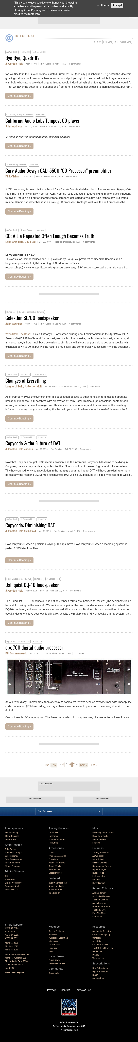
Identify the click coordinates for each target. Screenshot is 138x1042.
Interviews (53, 941)
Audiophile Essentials (58, 938)
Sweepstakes (54, 973)
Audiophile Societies (101, 931)
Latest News (56, 956)
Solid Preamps (11, 856)
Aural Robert (98, 859)
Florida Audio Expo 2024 (16, 961)
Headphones (54, 869)
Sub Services (98, 978)
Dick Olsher (12, 176)
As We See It (12, 52)
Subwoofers (10, 839)
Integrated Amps (12, 863)
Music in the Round (101, 906)
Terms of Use (98, 958)
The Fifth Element (100, 900)
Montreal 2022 (11, 946)
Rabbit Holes (98, 873)
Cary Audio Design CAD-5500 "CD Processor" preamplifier (58, 170)
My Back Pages (99, 869)
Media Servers (11, 889)
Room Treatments (57, 863)
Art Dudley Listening (101, 896)
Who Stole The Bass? (18, 334)
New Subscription (100, 968)
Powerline (53, 859)
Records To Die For (100, 836)
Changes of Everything (25, 380)
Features (96, 843)
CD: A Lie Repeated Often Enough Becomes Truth (49, 236)
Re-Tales (96, 879)
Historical (25, 52)
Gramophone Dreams (102, 866)
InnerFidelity (54, 893)
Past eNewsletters (57, 963)
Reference (53, 934)
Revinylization (98, 883)
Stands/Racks (55, 866)
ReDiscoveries (98, 876)
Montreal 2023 (11, 943)
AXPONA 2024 (12, 928)
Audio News (54, 960)
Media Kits (97, 951)
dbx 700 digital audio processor (34, 647)
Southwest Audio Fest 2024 (17, 954)
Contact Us (97, 938)
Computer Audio (12, 886)
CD (6, 876)
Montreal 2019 (11, 950)
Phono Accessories (57, 856)
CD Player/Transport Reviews (19, 115)
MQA (51, 951)
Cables (52, 852)
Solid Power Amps (13, 859)
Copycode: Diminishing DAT (30, 525)
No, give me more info (27, 14)
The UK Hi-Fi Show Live (102, 948)
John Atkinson (14, 126)
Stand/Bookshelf (12, 836)
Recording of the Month (103, 833)
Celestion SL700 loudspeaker (32, 317)
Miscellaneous (55, 873)
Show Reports (14, 924)
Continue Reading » (19, 95)
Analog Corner (99, 893)
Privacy (95, 955)
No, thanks (103, 5)
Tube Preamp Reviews (16, 165)
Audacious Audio (56, 886)
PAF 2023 (9, 968)
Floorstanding (11, 833)
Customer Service (100, 945)
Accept (117, 5)
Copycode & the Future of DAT (32, 443)
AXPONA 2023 (12, 931)
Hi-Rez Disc (10, 879)
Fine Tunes (97, 916)
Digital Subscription (101, 971)
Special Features (56, 931)
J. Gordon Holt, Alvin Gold (20, 531)
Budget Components (58, 883)
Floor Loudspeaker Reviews (18, 579)
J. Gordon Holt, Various (19, 449)
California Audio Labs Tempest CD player (42, 120)
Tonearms (53, 836)
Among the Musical (101, 852)
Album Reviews (99, 839)
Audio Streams (99, 903)
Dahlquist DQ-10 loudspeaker (32, 584)
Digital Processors (13, 883)
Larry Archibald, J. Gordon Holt (23, 386)
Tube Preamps (11, 849)
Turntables (53, 833)
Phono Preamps (12, 866)
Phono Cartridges (57, 839)
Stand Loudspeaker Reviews (31, 312)
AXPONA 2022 (12, 935)
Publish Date (125, 42)
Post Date (107, 42)
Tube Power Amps (13, 852)
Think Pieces (26, 230)
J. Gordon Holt (39, 52)
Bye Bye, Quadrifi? (22, 57)
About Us (96, 941)
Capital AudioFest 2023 (16, 964)
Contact (65, 990)
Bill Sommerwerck (16, 653)
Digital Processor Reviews (18, 641)
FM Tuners (53, 843)
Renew (95, 975)
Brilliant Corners (99, 863)
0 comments (75, 64)
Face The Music (99, 913)
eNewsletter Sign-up (101, 934)
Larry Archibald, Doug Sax (20, 242)
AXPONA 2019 (12, 938)
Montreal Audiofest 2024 (16, 958)
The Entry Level (99, 910)
